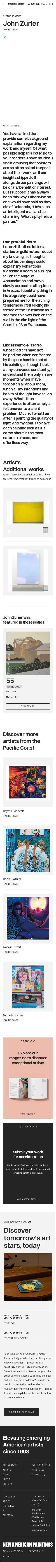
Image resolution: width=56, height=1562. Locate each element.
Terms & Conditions (14, 1551)
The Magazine (10, 1465)
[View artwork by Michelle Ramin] (28, 987)
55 (10, 680)
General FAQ (38, 1474)
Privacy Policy (36, 1551)
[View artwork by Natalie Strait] (28, 918)
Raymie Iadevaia (13, 811)
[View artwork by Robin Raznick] (28, 850)
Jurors (7, 1479)
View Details (28, 706)
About (6, 1501)
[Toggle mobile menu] (4, 3)
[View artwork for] (45, 530)
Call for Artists (41, 1465)
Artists (7, 1470)
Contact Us (9, 1496)
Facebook (8, 1515)
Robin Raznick (12, 879)
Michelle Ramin (13, 1015)
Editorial (8, 1484)
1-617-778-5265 (39, 1530)
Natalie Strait (12, 947)
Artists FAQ (38, 1470)
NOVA (5, 1474)
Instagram (8, 1506)
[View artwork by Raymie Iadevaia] (28, 782)
